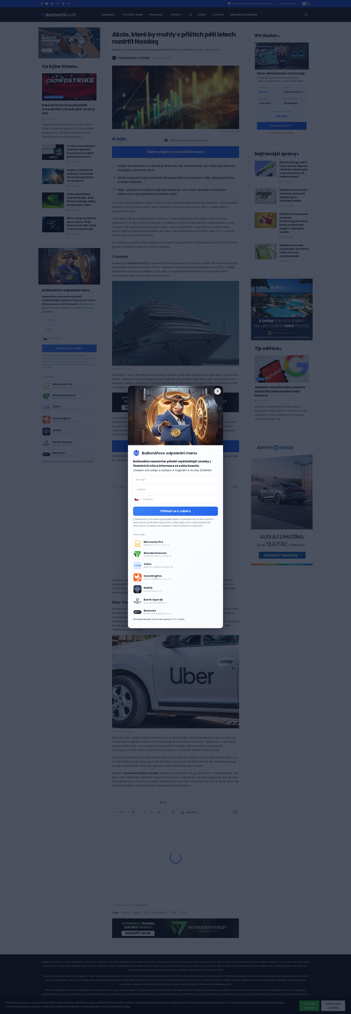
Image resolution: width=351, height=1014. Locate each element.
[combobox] (137, 499)
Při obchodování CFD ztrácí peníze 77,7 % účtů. (159, 619)
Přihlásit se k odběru (176, 511)
